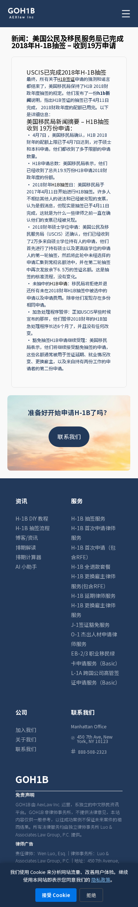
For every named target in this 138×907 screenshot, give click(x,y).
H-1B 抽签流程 (32, 528)
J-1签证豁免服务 (90, 624)
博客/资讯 (26, 537)
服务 (77, 501)
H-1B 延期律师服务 (93, 595)
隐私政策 (100, 879)
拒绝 (91, 895)
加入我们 (25, 729)
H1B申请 (58, 283)
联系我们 (69, 436)
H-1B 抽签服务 (88, 518)
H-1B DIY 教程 (31, 518)
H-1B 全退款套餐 (90, 566)
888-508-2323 (92, 751)
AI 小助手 (26, 566)
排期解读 (25, 547)
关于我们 (25, 739)
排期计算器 (28, 557)
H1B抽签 (60, 184)
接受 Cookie (56, 895)
